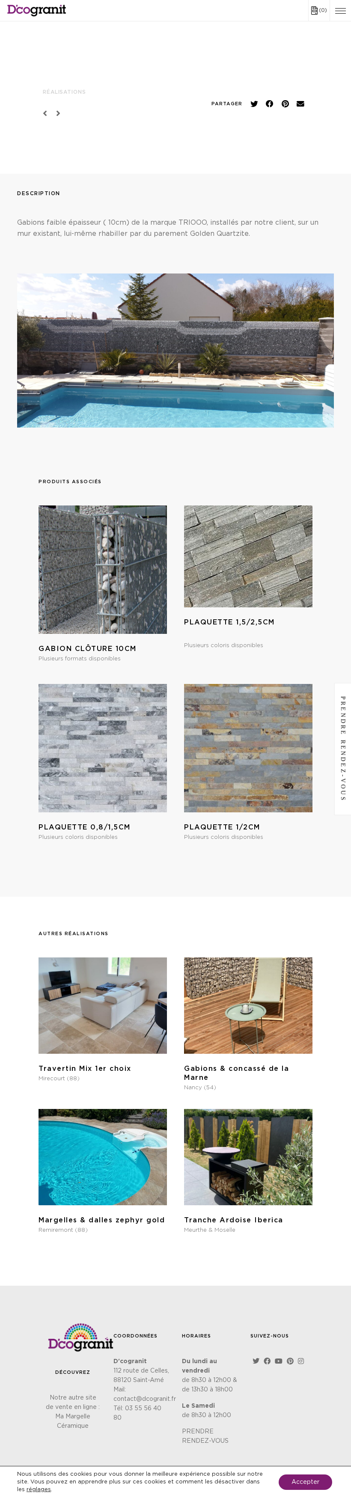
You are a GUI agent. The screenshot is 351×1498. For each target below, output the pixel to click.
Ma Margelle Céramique (72, 1421)
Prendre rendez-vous (343, 749)
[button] (254, 104)
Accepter (305, 1482)
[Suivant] (56, 114)
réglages (39, 1489)
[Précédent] (47, 114)
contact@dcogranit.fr (144, 1399)
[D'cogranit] (37, 10)
